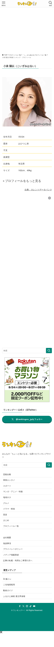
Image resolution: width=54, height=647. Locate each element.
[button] (1, 632)
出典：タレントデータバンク (38, 189)
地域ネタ (7, 497)
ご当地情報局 (9, 584)
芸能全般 (7, 474)
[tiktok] (30, 606)
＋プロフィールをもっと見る (21, 180)
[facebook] (19, 606)
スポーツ (7, 485)
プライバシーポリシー (13, 548)
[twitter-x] (23, 606)
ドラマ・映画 (9, 508)
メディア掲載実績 (11, 554)
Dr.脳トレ (7, 578)
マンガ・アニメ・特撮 (13, 491)
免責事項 (7, 543)
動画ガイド (8, 590)
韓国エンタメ (9, 480)
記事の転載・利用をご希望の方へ (17, 560)
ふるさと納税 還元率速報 (14, 596)
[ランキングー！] (27, 3)
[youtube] (34, 606)
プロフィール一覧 (11, 526)
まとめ (6, 520)
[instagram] (27, 606)
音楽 (5, 514)
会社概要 (7, 537)
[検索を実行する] (49, 350)
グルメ (6, 503)
